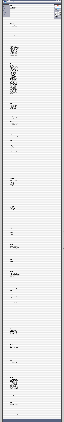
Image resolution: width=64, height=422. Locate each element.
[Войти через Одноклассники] (60, 5)
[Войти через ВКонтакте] (56, 5)
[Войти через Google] (59, 5)
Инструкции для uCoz (57, 18)
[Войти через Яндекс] (57, 5)
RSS (60, 0)
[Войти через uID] (55, 5)
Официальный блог (56, 17)
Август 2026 (58, 10)
